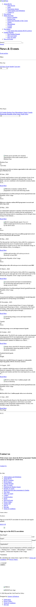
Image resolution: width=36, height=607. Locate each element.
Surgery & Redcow (13, 596)
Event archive (4, 53)
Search (2, 42)
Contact (6, 495)
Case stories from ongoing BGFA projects (19, 31)
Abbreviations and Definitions (16, 10)
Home (5, 498)
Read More (3, 185)
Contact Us (10, 12)
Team (9, 7)
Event (7, 66)
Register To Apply (9, 488)
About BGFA (8, 4)
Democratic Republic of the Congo (17, 20)
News (4, 66)
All (1, 66)
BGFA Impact (8, 482)
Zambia (9, 27)
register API (7, 503)
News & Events (8, 39)
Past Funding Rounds (13, 34)
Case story (17, 66)
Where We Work (8, 15)
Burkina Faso (11, 19)
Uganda (9, 26)
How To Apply (8, 485)
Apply (12, 36)
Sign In (6, 505)
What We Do (11, 5)
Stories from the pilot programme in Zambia (16, 490)
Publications (7, 599)
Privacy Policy (8, 502)
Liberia (9, 22)
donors (13, 9)
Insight (12, 66)
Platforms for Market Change (12, 487)
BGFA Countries (12, 17)
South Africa (24, 114)
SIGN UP (3, 524)
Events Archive (8, 497)
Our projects (7, 14)
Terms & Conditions (10, 508)
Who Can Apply (8, 493)
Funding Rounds (8, 32)
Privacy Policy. (13, 559)
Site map (6, 507)
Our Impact (7, 29)
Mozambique (11, 24)
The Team (7, 492)
